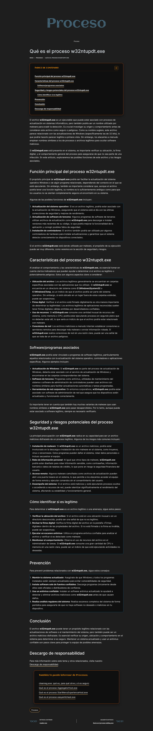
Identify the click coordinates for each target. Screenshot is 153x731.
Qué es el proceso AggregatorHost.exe (58, 688)
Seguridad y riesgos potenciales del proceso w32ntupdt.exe (62, 90)
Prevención (40, 99)
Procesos (34, 710)
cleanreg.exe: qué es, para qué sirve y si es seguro (64, 683)
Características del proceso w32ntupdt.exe (54, 81)
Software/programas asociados (50, 85)
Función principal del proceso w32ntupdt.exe (55, 76)
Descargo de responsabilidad (48, 109)
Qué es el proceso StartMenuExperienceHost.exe (63, 692)
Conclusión (40, 104)
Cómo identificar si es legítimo (49, 95)
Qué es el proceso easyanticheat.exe (57, 697)
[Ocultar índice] (116, 68)
